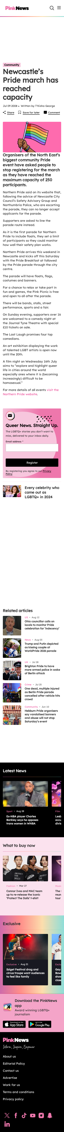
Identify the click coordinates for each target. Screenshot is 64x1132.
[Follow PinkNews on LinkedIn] (7, 1125)
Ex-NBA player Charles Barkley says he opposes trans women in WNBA (22, 820)
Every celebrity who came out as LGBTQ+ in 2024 (42, 492)
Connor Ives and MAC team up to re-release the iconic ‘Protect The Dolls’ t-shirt (24, 894)
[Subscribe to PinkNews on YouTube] (33, 1116)
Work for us (11, 1085)
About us (9, 1056)
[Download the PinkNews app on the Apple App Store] (14, 1024)
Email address (19, 441)
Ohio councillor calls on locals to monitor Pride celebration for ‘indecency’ (42, 625)
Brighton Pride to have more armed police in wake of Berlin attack (42, 669)
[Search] (52, 8)
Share (10, 112)
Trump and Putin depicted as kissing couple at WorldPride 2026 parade (41, 647)
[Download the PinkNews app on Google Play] (39, 1024)
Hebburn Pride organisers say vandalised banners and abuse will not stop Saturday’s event (41, 716)
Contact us (11, 1070)
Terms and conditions (18, 1092)
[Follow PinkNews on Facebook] (15, 1116)
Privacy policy (13, 1099)
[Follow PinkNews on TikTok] (24, 1116)
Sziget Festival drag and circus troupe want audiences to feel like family (25, 973)
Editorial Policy (14, 1063)
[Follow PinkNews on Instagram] (41, 1116)
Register (32, 462)
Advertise (10, 1078)
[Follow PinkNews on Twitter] (7, 1116)
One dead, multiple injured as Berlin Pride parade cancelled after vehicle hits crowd (42, 694)
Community (11, 64)
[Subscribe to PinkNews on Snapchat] (50, 1116)
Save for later (31, 112)
